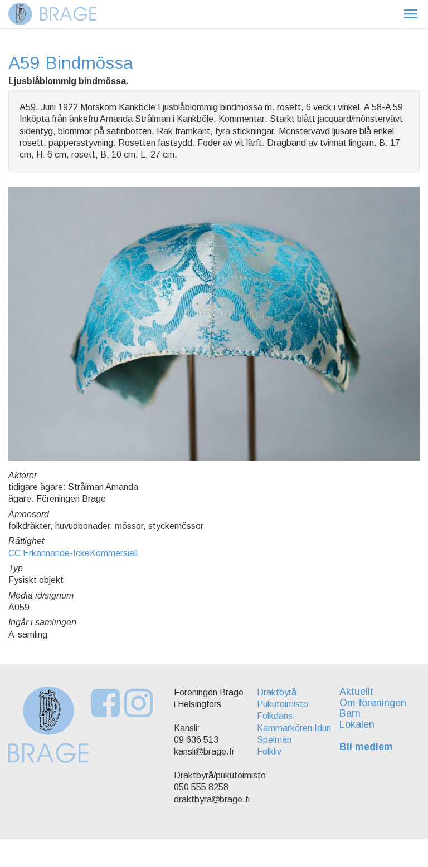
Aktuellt (356, 691)
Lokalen (356, 724)
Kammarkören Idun (294, 728)
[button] (411, 14)
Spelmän (274, 739)
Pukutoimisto (282, 704)
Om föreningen (372, 702)
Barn (350, 713)
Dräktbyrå (276, 692)
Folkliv (269, 751)
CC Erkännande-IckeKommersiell (73, 553)
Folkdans (275, 716)
